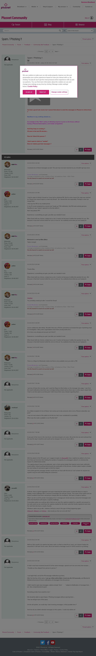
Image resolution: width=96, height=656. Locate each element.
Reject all (43, 92)
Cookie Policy (32, 86)
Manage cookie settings (59, 92)
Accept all (29, 92)
